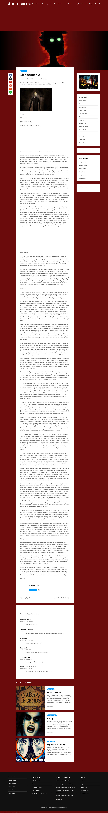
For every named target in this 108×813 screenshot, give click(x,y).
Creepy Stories (82, 110)
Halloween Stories (52, 715)
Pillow (71, 784)
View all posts (33, 589)
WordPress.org (84, 793)
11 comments (37, 78)
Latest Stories (51, 741)
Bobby (50, 718)
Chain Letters (82, 142)
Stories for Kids (83, 113)
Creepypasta (23, 70)
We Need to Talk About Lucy (39, 793)
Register (83, 780)
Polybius (67, 780)
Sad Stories (82, 133)
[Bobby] (30, 724)
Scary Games (68, 4)
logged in (29, 614)
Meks (55, 807)
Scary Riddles (82, 120)
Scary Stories (36, 4)
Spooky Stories (83, 130)
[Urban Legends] (30, 698)
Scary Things (89, 4)
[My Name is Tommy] (30, 750)
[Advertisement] (54, 20)
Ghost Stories (82, 107)
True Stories (82, 117)
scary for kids (23, 78)
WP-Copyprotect (16, 812)
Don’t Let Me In (36, 790)
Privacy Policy (59, 799)
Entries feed (84, 787)
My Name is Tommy (56, 744)
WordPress (64, 807)
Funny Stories (82, 136)
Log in (82, 784)
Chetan (10, 812)
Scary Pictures (79, 4)
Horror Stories (58, 4)
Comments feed (85, 790)
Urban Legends (46, 4)
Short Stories (82, 123)
